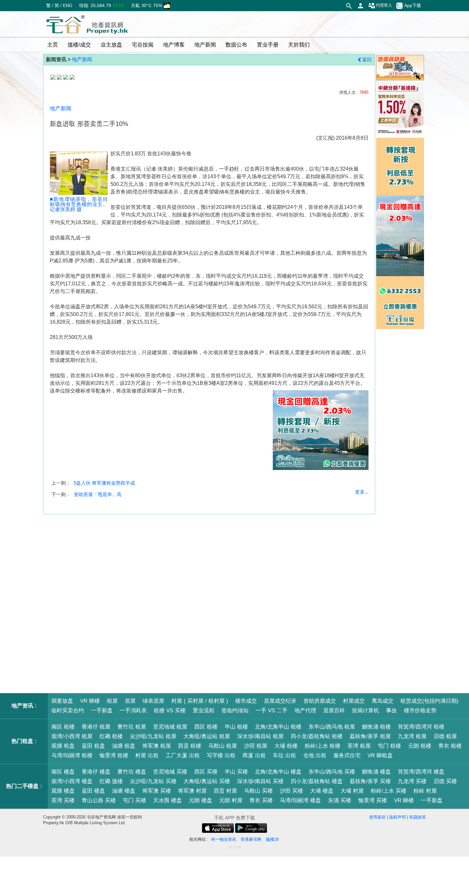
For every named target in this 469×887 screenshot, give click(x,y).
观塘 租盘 (63, 746)
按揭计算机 (365, 710)
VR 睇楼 (90, 701)
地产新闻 (82, 59)
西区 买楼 (206, 772)
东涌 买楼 (339, 800)
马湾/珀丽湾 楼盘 (300, 800)
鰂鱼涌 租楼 (376, 727)
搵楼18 (272, 839)
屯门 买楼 (134, 800)
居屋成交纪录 (280, 701)
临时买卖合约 (67, 710)
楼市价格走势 (420, 710)
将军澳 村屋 (192, 791)
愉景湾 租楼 (114, 755)
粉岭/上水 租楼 (322, 746)
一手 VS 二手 (271, 710)
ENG (67, 5)
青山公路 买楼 (99, 800)
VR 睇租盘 (380, 755)
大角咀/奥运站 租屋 (206, 736)
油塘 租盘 (123, 746)
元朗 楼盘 (200, 800)
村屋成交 (354, 701)
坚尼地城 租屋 (170, 727)
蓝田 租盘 (93, 746)
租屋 (112, 701)
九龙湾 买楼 (412, 781)
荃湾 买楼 (63, 800)
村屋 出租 (147, 755)
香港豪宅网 (251, 839)
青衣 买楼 (261, 800)
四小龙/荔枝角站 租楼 (317, 736)
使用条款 (377, 817)
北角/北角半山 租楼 (278, 727)
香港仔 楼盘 (96, 772)
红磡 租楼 (111, 736)
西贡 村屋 (225, 791)
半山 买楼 (236, 772)
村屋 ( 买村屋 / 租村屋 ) (199, 701)
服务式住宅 (347, 755)
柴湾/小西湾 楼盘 (72, 781)
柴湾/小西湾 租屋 (72, 736)
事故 (391, 710)
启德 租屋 (445, 736)
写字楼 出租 (221, 755)
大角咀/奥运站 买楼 (206, 781)
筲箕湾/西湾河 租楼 (421, 727)
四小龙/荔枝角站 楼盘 (317, 781)
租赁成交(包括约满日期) (429, 701)
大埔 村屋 (352, 791)
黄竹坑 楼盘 (131, 772)
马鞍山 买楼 (258, 791)
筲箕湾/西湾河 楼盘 (421, 772)
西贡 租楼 (189, 746)
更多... (361, 492)
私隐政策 (417, 817)
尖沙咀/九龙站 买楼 (153, 781)
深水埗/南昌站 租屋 (260, 736)
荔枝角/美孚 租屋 (370, 736)
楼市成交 (246, 701)
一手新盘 (102, 710)
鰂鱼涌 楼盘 (376, 772)
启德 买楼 (445, 781)
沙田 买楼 (291, 791)
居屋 (130, 701)
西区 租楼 (206, 727)
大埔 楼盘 (321, 791)
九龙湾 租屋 (412, 736)
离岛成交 (382, 701)
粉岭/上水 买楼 (388, 791)
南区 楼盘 (63, 772)
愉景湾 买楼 (372, 800)
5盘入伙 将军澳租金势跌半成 (104, 483)
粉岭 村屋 (425, 791)
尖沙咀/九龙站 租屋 (153, 736)
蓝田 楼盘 (93, 791)
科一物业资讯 (223, 839)
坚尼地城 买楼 (170, 772)
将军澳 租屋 (156, 746)
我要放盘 (62, 701)
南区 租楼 (63, 727)
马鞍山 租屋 (222, 746)
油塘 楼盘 (123, 791)
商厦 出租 (254, 755)
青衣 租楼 (450, 746)
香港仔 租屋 (96, 727)
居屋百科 (334, 710)
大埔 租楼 (286, 746)
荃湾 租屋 (359, 746)
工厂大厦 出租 (183, 755)
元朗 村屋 (230, 800)
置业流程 (203, 710)
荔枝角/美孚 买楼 (370, 781)
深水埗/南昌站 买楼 (260, 781)
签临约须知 (235, 710)
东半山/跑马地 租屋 (332, 727)
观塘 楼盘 (63, 791)
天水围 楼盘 (167, 800)
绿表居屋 (153, 701)
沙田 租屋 (255, 746)
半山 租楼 (236, 727)
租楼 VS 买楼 (170, 710)
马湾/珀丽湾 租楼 (72, 755)
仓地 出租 (314, 755)
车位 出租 (284, 755)
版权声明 (397, 817)
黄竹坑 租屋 (131, 727)
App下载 (412, 5)
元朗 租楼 (419, 746)
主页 (52, 45)
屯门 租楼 (389, 746)
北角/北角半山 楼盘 (278, 772)
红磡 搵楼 (111, 781)
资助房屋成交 (319, 701)
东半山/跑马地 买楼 (332, 772)
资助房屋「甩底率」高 (98, 494)
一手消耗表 (133, 710)
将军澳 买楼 (156, 791)
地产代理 (305, 710)
